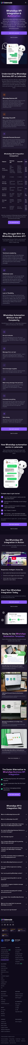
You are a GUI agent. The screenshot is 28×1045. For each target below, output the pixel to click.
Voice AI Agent (18, 1021)
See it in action (14, 37)
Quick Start (3, 993)
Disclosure (18, 1040)
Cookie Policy (18, 1039)
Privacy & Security (4, 1040)
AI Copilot (18, 963)
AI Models (17, 951)
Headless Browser (19, 957)
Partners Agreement (4, 1042)
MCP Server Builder (5, 953)
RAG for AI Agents (5, 955)
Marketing (3, 966)
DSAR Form (23, 1040)
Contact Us (3, 1021)
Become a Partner (19, 993)
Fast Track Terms (13, 1042)
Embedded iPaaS (4, 959)
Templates (17, 961)
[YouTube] (8, 925)
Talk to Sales (3, 1023)
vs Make (17, 1007)
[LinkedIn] (5, 925)
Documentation (4, 995)
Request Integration (5, 1029)
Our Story (3, 1009)
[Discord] (10, 925)
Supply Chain (4, 981)
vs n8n (16, 1009)
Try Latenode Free (14, 222)
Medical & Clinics (5, 972)
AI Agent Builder (4, 951)
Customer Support (5, 976)
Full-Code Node (18, 955)
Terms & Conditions (4, 1039)
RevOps (2, 985)
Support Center (4, 1027)
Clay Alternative (18, 1011)
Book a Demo (4, 1025)
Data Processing (12, 1040)
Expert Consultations (5, 1031)
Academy (3, 1001)
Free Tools (3, 999)
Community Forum (5, 1003)
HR (1, 974)
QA (1, 987)
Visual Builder (18, 949)
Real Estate (3, 970)
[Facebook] (13, 925)
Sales (2, 978)
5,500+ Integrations (19, 959)
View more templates (13, 758)
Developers (3, 983)
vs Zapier (17, 1005)
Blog (2, 997)
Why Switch (17, 1003)
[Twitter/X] (2, 925)
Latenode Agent (5, 949)
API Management (5, 957)
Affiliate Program (19, 995)
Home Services (4, 968)
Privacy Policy (11, 1039)
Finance (2, 980)
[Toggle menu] (25, 2)
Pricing (2, 1011)
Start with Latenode (14, 33)
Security (3, 1015)
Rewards (3, 1013)
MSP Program (18, 997)
